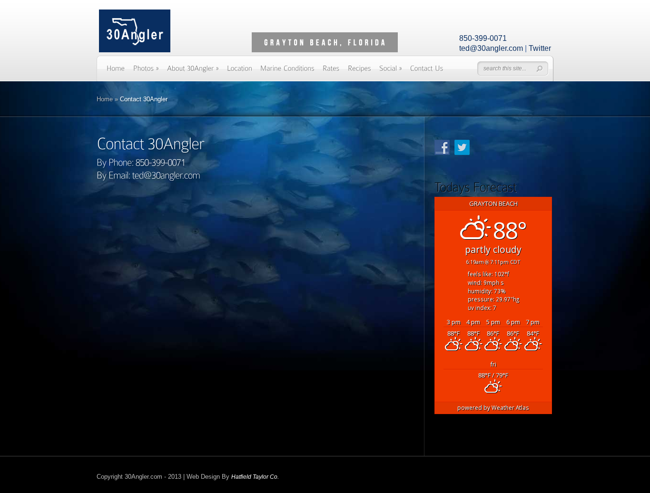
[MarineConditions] (287, 71)
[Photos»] (146, 71)
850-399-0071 (483, 38)
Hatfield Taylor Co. (255, 477)
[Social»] (390, 71)
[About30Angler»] (193, 71)
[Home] (116, 71)
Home (105, 99)
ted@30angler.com (491, 48)
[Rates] (331, 71)
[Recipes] (359, 71)
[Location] (239, 71)
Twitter (540, 48)
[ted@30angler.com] (166, 175)
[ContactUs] (426, 71)
